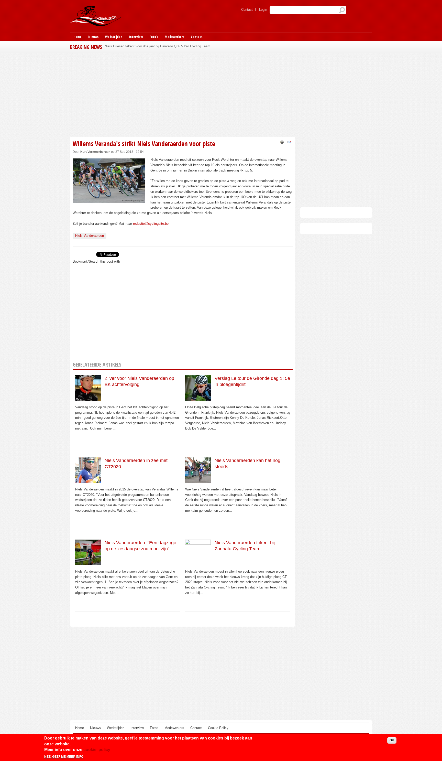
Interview (136, 36)
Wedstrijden (113, 36)
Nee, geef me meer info (63, 756)
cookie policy (96, 749)
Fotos (154, 728)
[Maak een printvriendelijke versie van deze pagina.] (282, 142)
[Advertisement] (182, 94)
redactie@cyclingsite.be (151, 224)
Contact (247, 9)
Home (77, 36)
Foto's (153, 36)
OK (392, 740)
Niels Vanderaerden (89, 236)
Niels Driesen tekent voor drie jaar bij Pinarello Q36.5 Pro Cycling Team (157, 46)
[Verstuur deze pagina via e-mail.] (289, 142)
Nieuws (93, 36)
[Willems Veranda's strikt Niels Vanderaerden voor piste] (109, 200)
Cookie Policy (218, 728)
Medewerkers (174, 36)
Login (263, 9)
